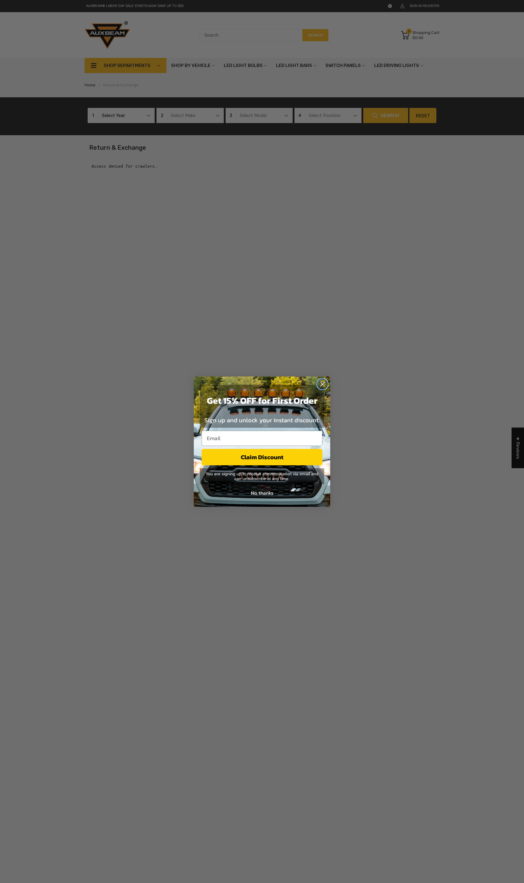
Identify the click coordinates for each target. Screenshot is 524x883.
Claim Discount (262, 457)
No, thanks (262, 493)
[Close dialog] (322, 384)
